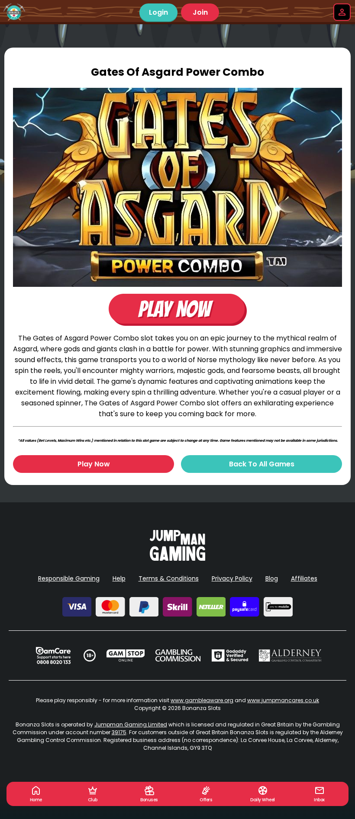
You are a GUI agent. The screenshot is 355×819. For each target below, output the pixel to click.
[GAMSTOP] (125, 655)
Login (158, 12)
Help (119, 578)
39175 (119, 732)
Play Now (93, 464)
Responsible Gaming (69, 578)
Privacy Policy (232, 578)
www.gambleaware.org (202, 700)
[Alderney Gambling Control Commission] (290, 655)
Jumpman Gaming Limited (130, 724)
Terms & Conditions (169, 578)
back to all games (261, 464)
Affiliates (304, 578)
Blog (271, 578)
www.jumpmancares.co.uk (283, 700)
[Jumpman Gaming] (177, 558)
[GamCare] (53, 655)
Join (200, 12)
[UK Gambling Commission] (177, 655)
